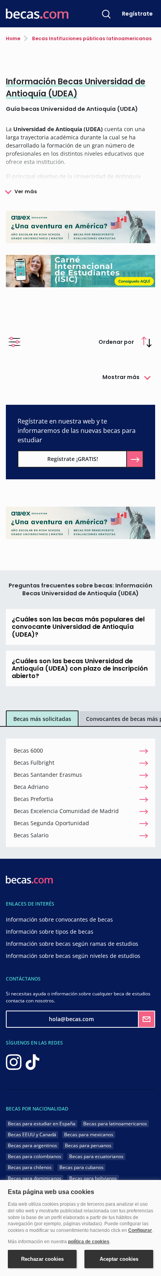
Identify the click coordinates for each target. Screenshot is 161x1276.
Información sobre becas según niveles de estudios (73, 955)
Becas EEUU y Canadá (32, 1134)
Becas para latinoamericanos (115, 1123)
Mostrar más (121, 377)
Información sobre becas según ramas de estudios (72, 943)
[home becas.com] (29, 879)
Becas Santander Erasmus (48, 774)
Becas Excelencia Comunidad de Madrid (66, 811)
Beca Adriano (31, 786)
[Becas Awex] (80, 226)
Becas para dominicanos (34, 1178)
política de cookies (88, 1241)
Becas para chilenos (30, 1167)
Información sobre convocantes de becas (59, 919)
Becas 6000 (28, 750)
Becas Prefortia (33, 799)
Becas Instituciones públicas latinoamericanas (91, 38)
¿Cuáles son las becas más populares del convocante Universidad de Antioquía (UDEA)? (78, 627)
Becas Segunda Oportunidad (51, 823)
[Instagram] (13, 1061)
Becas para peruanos (88, 1145)
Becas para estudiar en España (41, 1123)
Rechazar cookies (42, 1259)
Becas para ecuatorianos (96, 1156)
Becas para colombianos (34, 1156)
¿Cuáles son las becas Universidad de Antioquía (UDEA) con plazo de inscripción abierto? (80, 668)
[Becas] (37, 14)
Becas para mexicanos (88, 1134)
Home (13, 38)
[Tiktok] (32, 1061)
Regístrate (137, 14)
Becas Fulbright (34, 762)
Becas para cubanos (81, 1167)
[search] (106, 13)
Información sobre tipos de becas (49, 931)
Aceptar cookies (119, 1259)
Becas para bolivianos (93, 1178)
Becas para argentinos (32, 1145)
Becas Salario (31, 835)
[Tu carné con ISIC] (80, 270)
